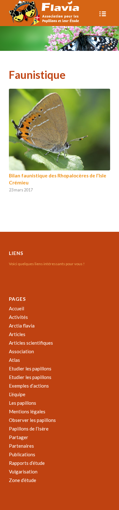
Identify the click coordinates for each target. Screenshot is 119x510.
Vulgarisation (23, 471)
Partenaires (21, 446)
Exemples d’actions (29, 386)
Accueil (16, 308)
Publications (22, 454)
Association (21, 351)
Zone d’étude (22, 480)
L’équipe (17, 394)
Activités (18, 317)
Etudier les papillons (30, 368)
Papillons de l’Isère (29, 428)
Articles (17, 334)
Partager (18, 437)
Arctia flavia (22, 325)
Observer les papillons (32, 420)
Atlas (14, 360)
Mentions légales (27, 411)
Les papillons (22, 403)
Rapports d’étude (27, 463)
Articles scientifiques (31, 343)
